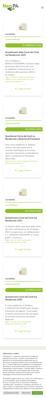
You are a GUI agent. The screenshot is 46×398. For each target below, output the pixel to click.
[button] (42, 7)
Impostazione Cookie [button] (11, 393)
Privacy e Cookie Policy (12, 382)
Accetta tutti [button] (37, 393)
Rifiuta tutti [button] (26, 393)
